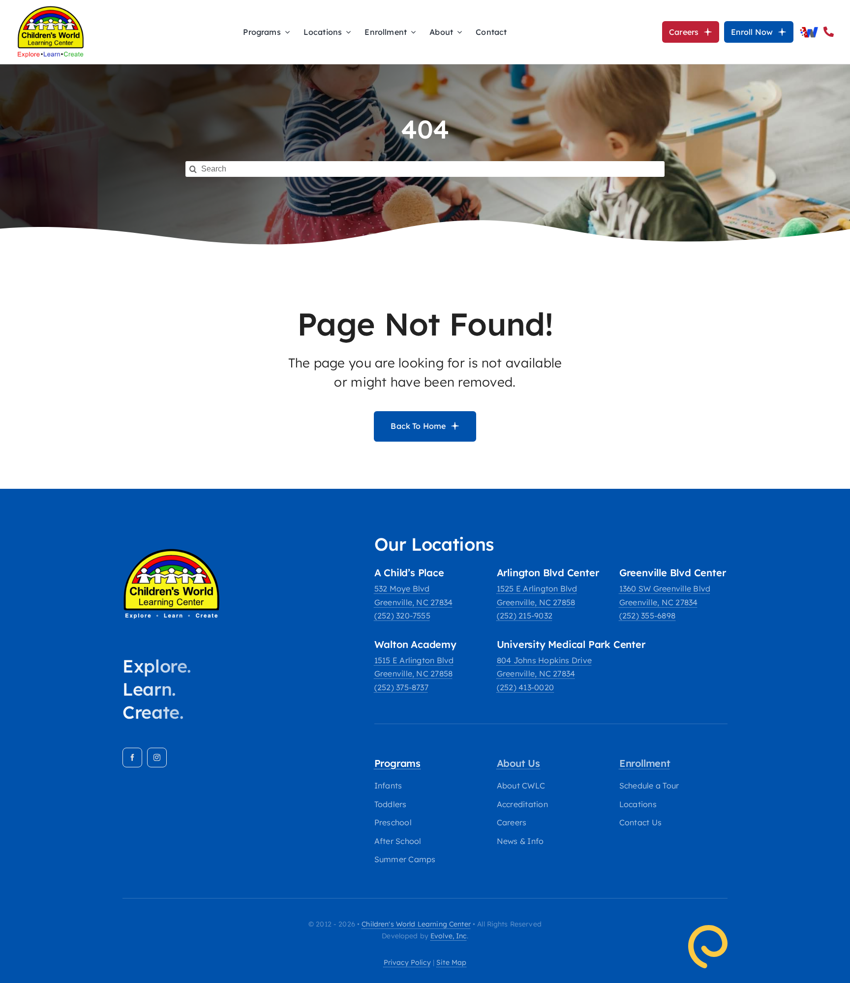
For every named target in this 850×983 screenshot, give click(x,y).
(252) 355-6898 (647, 615)
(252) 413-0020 (525, 687)
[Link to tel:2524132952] (828, 32)
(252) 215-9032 (524, 615)
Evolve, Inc (448, 935)
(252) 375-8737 (401, 687)
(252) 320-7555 (402, 615)
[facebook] (132, 757)
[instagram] (157, 757)
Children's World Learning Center (416, 924)
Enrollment (644, 763)
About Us (518, 763)
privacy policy (407, 962)
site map (451, 962)
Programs (397, 763)
